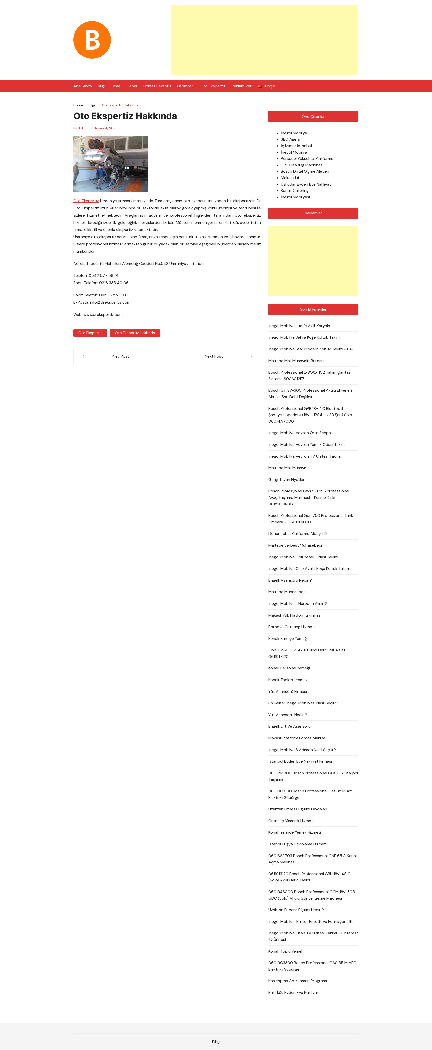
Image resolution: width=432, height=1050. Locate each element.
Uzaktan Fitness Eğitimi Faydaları (297, 809)
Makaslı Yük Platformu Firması (295, 615)
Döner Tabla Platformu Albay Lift (298, 533)
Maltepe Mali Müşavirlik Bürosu (296, 360)
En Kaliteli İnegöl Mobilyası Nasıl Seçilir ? (304, 703)
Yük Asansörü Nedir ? (287, 714)
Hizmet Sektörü (157, 86)
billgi (82, 128)
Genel (131, 86)
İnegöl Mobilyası (295, 197)
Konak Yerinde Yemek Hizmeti (294, 832)
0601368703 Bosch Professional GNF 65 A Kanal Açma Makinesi (312, 859)
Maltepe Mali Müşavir (287, 467)
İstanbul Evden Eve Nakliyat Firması (300, 761)
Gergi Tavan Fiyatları (287, 479)
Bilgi (101, 86)
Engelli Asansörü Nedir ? (290, 580)
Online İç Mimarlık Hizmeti (291, 820)
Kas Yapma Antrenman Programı (297, 980)
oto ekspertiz (90, 332)
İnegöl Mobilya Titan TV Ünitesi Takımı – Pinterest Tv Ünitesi (313, 936)
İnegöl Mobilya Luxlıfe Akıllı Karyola (299, 325)
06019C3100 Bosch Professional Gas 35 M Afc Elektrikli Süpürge (310, 794)
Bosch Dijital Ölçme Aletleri (305, 171)
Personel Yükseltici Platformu (307, 158)
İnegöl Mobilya (294, 133)
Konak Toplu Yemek (286, 951)
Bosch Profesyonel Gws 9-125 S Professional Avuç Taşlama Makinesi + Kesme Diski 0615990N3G (308, 497)
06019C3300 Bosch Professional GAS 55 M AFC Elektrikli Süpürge (312, 966)
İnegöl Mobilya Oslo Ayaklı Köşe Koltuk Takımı (309, 568)
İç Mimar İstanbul (296, 145)
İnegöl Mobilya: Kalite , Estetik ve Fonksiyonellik (310, 921)
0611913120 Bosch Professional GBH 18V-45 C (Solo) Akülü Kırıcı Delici (309, 877)
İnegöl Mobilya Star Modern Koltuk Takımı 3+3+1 (311, 349)
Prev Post (120, 356)
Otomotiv (185, 86)
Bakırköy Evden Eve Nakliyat (293, 992)
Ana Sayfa (83, 86)
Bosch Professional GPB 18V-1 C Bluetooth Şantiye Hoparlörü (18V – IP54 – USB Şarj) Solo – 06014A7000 (312, 415)
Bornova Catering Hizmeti (291, 626)
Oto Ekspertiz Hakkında (135, 332)
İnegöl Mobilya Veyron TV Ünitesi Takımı (304, 456)
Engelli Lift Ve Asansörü (289, 726)
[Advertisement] (264, 40)
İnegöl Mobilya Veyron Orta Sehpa (299, 432)
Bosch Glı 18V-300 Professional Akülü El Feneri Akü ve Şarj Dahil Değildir (310, 393)
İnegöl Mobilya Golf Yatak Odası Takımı (303, 557)
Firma (115, 86)
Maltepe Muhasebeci (287, 591)
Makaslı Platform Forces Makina (297, 738)
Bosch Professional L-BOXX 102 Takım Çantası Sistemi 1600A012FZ (310, 375)
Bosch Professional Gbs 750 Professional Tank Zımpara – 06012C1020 (310, 519)
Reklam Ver (242, 86)
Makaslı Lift (291, 177)
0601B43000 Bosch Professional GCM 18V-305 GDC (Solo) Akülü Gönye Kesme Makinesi (311, 895)
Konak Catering (295, 190)
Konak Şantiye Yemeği (288, 638)
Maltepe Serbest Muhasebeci (295, 545)
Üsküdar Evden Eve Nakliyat (306, 184)
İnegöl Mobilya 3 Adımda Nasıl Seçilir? (302, 749)
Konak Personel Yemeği (289, 668)
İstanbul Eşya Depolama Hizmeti (297, 844)
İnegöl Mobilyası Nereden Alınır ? (297, 603)
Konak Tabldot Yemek (288, 679)
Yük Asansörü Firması (287, 691)
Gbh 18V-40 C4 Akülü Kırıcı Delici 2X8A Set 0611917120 (307, 653)
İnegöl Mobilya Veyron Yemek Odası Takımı (307, 444)
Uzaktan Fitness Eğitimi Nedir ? (296, 909)
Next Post (214, 356)
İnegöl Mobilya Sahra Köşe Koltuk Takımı (304, 337)
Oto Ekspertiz (213, 86)
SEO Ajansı (290, 139)
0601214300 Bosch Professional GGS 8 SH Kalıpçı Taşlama (313, 776)
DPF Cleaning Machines (302, 165)
